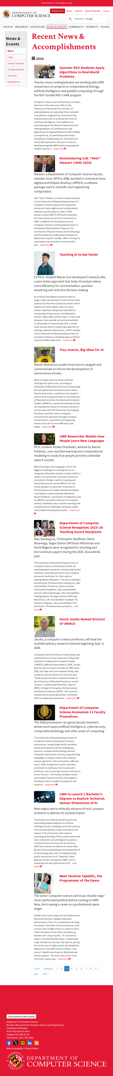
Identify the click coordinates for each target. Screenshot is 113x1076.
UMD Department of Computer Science (26, 14)
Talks (10, 57)
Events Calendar (16, 63)
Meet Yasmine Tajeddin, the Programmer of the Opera (80, 878)
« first (37, 968)
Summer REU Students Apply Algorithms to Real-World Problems (82, 72)
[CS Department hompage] (56, 1060)
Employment (57, 10)
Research (21, 26)
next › (36, 973)
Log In (106, 10)
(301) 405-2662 (26, 1037)
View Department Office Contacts (21, 1016)
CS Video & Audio (16, 69)
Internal (78, 10)
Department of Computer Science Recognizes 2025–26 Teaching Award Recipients (81, 527)
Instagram (22, 1043)
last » (45, 973)
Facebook (9, 1043)
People (8, 26)
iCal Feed (12, 75)
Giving (105, 26)
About (69, 10)
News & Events (57, 26)
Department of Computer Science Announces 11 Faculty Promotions (82, 712)
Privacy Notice (31, 1048)
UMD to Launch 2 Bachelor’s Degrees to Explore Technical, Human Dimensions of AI (82, 798)
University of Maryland (56, 3)
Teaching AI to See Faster (78, 254)
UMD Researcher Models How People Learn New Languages (81, 438)
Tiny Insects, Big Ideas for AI (81, 349)
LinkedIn (29, 1043)
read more (58, 148)
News (11, 51)
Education (37, 26)
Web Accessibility (15, 1048)
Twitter (16, 1043)
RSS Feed (36, 1043)
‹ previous (48, 968)
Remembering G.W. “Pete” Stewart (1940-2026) (79, 160)
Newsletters (14, 81)
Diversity (92, 26)
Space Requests (92, 10)
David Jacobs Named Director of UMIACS (82, 621)
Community (76, 26)
